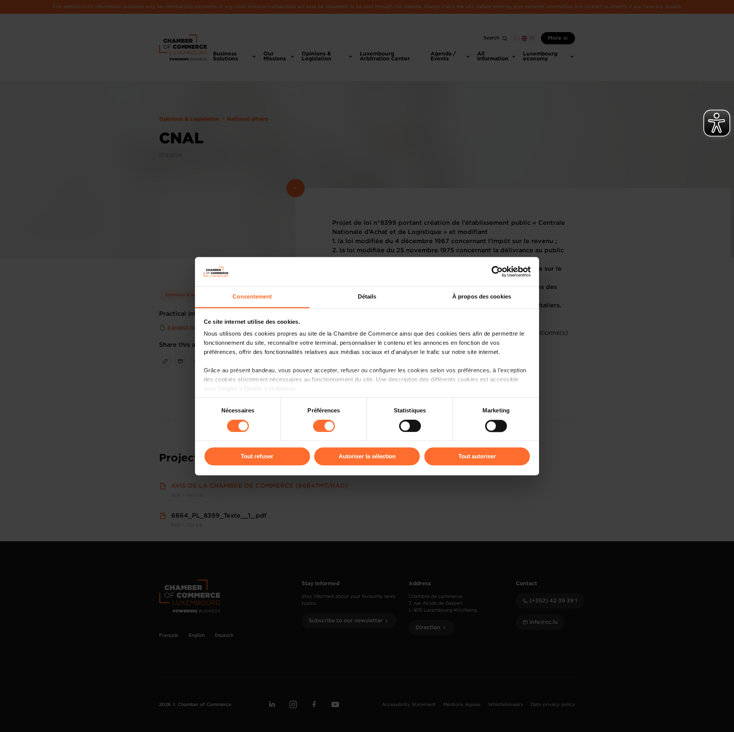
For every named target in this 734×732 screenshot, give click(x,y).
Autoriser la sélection (367, 456)
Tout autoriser (477, 456)
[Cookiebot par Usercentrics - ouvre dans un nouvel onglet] (497, 271)
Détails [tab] (367, 297)
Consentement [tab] (252, 297)
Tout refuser (257, 456)
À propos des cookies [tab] (481, 297)
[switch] (324, 426)
